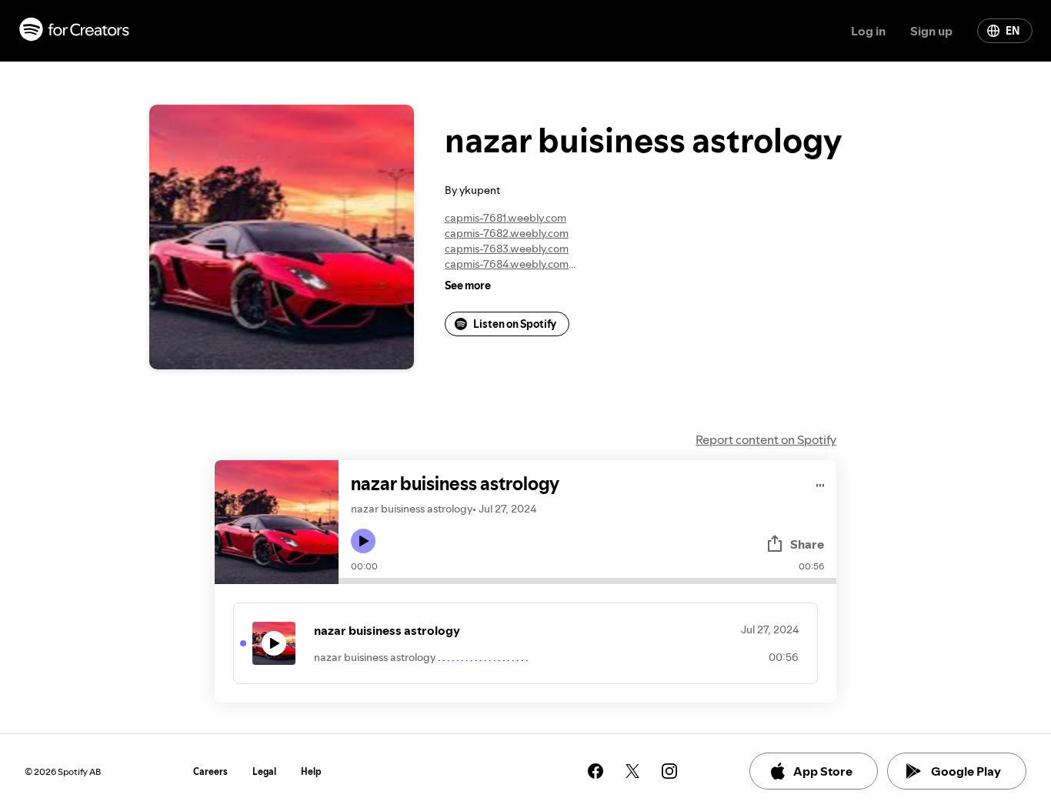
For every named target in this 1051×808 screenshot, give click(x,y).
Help (311, 771)
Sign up (931, 30)
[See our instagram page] (669, 771)
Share (807, 544)
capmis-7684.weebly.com (507, 264)
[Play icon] (363, 541)
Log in (868, 30)
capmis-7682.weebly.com (507, 233)
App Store (822, 771)
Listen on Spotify (514, 324)
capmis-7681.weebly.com (505, 217)
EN (1012, 30)
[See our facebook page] (595, 771)
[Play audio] (820, 483)
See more (468, 285)
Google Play (966, 771)
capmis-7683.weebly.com (507, 248)
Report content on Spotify (766, 439)
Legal (264, 771)
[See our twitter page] (632, 771)
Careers (210, 771)
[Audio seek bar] (587, 581)
